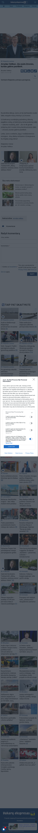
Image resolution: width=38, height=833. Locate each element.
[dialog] (19, 416)
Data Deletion (9, 453)
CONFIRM (11, 446)
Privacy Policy (29, 453)
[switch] (30, 417)
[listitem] (19, 412)
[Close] (34, 380)
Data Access (19, 453)
